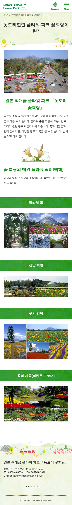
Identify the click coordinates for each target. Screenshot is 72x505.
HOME (5, 15)
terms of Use (33, 486)
